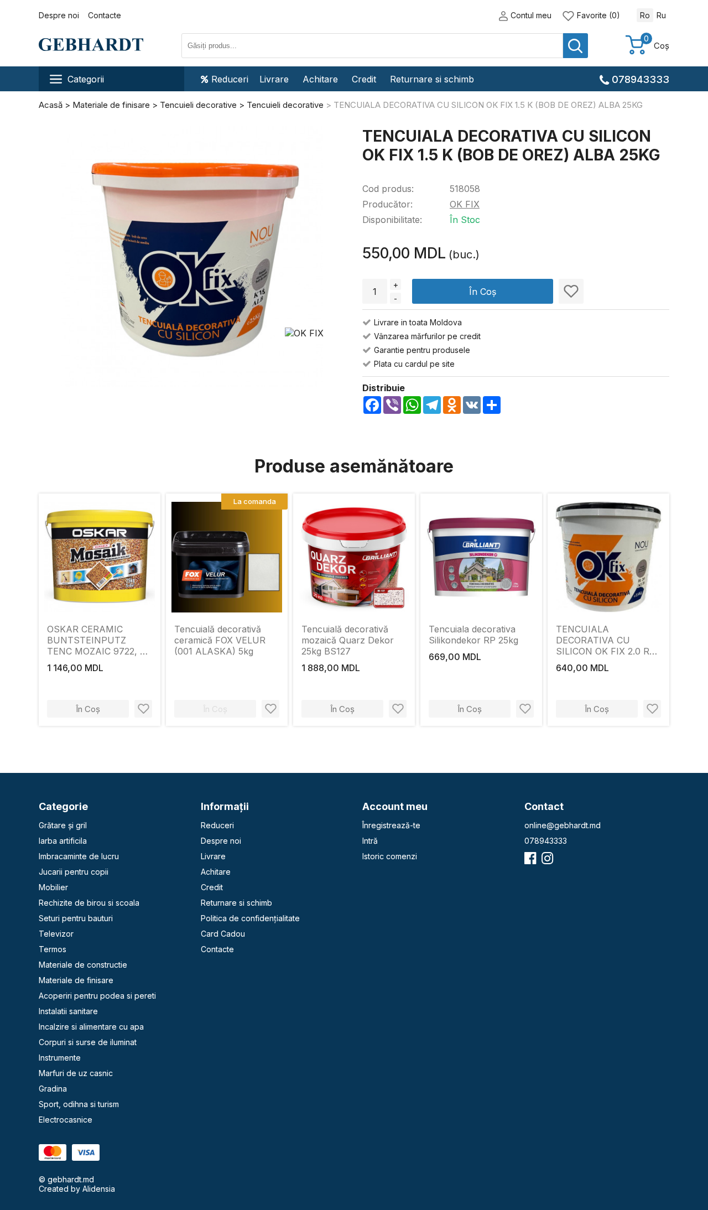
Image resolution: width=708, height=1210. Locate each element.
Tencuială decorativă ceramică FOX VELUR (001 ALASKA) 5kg (220, 640)
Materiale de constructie (83, 964)
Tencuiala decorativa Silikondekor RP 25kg (473, 635)
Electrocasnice (65, 1119)
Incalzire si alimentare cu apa (91, 1026)
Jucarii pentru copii (73, 871)
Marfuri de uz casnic (76, 1073)
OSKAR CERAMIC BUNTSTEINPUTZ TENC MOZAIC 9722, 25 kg (98, 640)
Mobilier (53, 887)
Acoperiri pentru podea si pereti (97, 995)
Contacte (104, 15)
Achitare (320, 79)
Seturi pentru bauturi (76, 918)
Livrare (274, 79)
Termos (52, 949)
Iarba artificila (63, 840)
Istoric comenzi (389, 856)
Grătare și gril (63, 825)
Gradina (53, 1088)
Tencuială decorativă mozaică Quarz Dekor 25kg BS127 (347, 640)
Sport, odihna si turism (79, 1104)
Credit (364, 79)
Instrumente (60, 1057)
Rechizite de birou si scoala (89, 902)
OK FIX (465, 204)
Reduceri (229, 79)
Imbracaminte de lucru (79, 856)
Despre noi (59, 15)
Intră (370, 840)
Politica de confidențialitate (250, 918)
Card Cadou (223, 933)
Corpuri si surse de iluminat (88, 1042)
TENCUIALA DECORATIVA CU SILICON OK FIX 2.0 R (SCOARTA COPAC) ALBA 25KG (602, 640)
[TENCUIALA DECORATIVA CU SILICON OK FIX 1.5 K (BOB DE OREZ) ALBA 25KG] (192, 258)
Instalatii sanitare (68, 1011)
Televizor (56, 933)
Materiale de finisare (76, 980)
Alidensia (98, 1188)
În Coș (482, 291)
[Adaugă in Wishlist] (571, 291)
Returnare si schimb (432, 79)
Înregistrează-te (391, 825)
